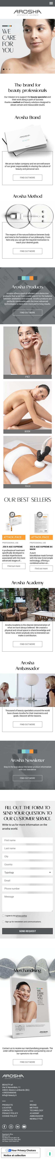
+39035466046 (9, 1092)
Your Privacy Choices (23, 1150)
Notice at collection (15, 1155)
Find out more (27, 177)
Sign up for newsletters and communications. (23, 922)
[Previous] (46, 69)
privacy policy (21, 916)
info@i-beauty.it (9, 1095)
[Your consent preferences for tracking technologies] (50, 1154)
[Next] (51, 69)
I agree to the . (16, 916)
